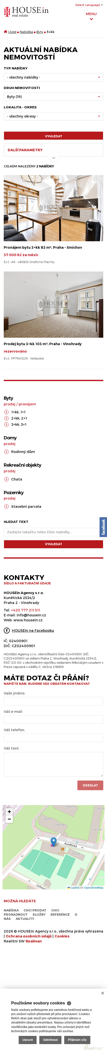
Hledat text (16, 522)
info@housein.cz (31, 615)
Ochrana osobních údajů (29, 936)
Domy (10, 438)
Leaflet (74, 887)
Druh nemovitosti (22, 88)
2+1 (24, 418)
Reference (60, 914)
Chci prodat (35, 910)
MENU (91, 14)
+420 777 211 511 (25, 610)
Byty (39, 32)
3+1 (23, 424)
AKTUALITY (25, 918)
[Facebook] (103, 527)
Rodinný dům (23, 452)
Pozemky (13, 492)
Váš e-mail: (13, 711)
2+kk (15, 418)
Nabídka (26, 32)
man (34, 941)
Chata (16, 479)
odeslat (90, 785)
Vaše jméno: (14, 693)
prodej (9, 404)
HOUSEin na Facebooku (33, 630)
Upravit (27, 1040)
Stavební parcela (26, 506)
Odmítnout (50, 1040)
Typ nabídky (16, 68)
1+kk (15, 412)
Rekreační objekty (22, 465)
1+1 (22, 412)
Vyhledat (53, 136)
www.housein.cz (28, 620)
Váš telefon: (14, 730)
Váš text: (11, 748)
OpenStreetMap (93, 887)
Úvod (12, 32)
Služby (39, 914)
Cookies (61, 936)
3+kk (15, 424)
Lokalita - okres (20, 107)
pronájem (27, 404)
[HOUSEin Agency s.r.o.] (26, 11)
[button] (54, 842)
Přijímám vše (77, 1040)
